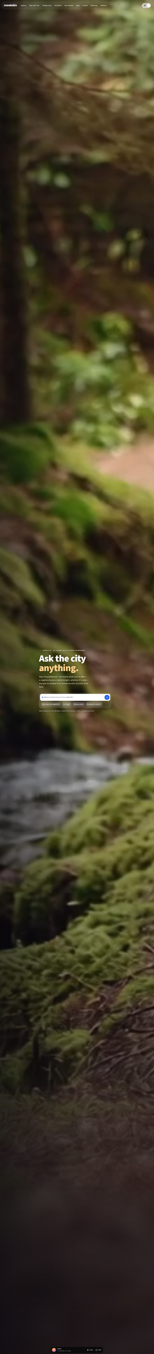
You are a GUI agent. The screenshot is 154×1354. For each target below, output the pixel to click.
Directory (94, 5)
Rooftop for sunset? (94, 704)
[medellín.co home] (10, 5)
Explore (23, 5)
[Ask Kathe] (144, 5)
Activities (58, 5)
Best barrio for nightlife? (51, 704)
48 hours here (78, 704)
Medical (103, 5)
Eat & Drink (69, 5)
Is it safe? (66, 704)
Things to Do (46, 5)
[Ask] (107, 697)
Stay (77, 5)
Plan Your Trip (34, 5)
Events (85, 5)
